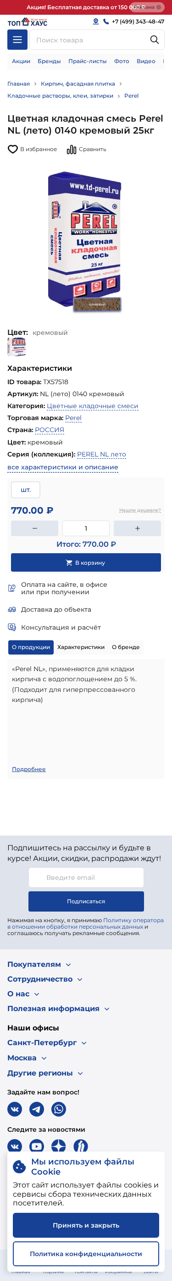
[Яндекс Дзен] (58, 1146)
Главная (18, 83)
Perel (131, 95)
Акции (21, 61)
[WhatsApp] (58, 1109)
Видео (146, 61)
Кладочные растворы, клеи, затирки (60, 95)
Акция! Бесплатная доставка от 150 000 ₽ (86, 7)
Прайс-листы (87, 61)
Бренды (49, 61)
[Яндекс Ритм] (80, 1146)
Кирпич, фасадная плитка (78, 83)
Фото (121, 61)
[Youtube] (36, 1146)
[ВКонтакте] (14, 1109)
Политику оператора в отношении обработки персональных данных (85, 923)
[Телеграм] (36, 1109)
